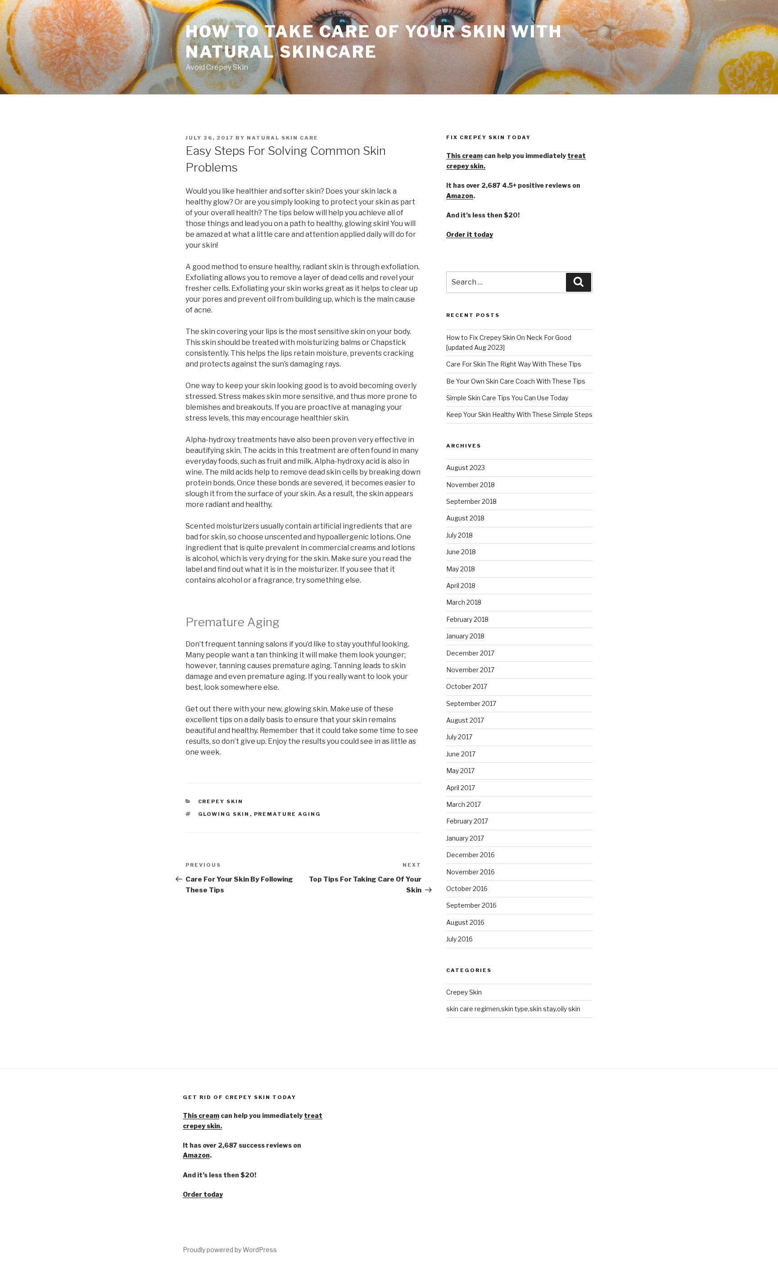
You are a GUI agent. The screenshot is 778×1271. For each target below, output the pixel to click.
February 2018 (467, 619)
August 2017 (465, 720)
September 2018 (471, 501)
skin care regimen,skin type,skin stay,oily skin (513, 1009)
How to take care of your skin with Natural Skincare (373, 42)
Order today (203, 1194)
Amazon (459, 195)
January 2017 (465, 838)
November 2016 (470, 872)
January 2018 (465, 636)
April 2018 (460, 585)
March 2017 (463, 804)
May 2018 (460, 569)
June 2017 (460, 754)
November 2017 (470, 670)
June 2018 (461, 552)
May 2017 (460, 770)
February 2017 (467, 821)
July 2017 (459, 737)
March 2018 (463, 602)
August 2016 (465, 922)
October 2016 (467, 888)
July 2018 (459, 535)
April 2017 (460, 788)
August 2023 (465, 467)
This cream (464, 155)
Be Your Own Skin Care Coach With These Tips (515, 381)
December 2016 (470, 855)
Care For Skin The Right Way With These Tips (513, 364)
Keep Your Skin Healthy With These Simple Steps (519, 414)
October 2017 (466, 686)
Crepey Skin (221, 801)
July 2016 (459, 939)
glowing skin (224, 814)
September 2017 (471, 703)
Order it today (469, 234)
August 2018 (465, 518)
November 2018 (470, 484)
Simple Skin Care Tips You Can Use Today (507, 398)
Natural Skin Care (282, 138)
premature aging (287, 814)
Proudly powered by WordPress (230, 1249)
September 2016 (471, 905)
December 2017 (470, 653)
